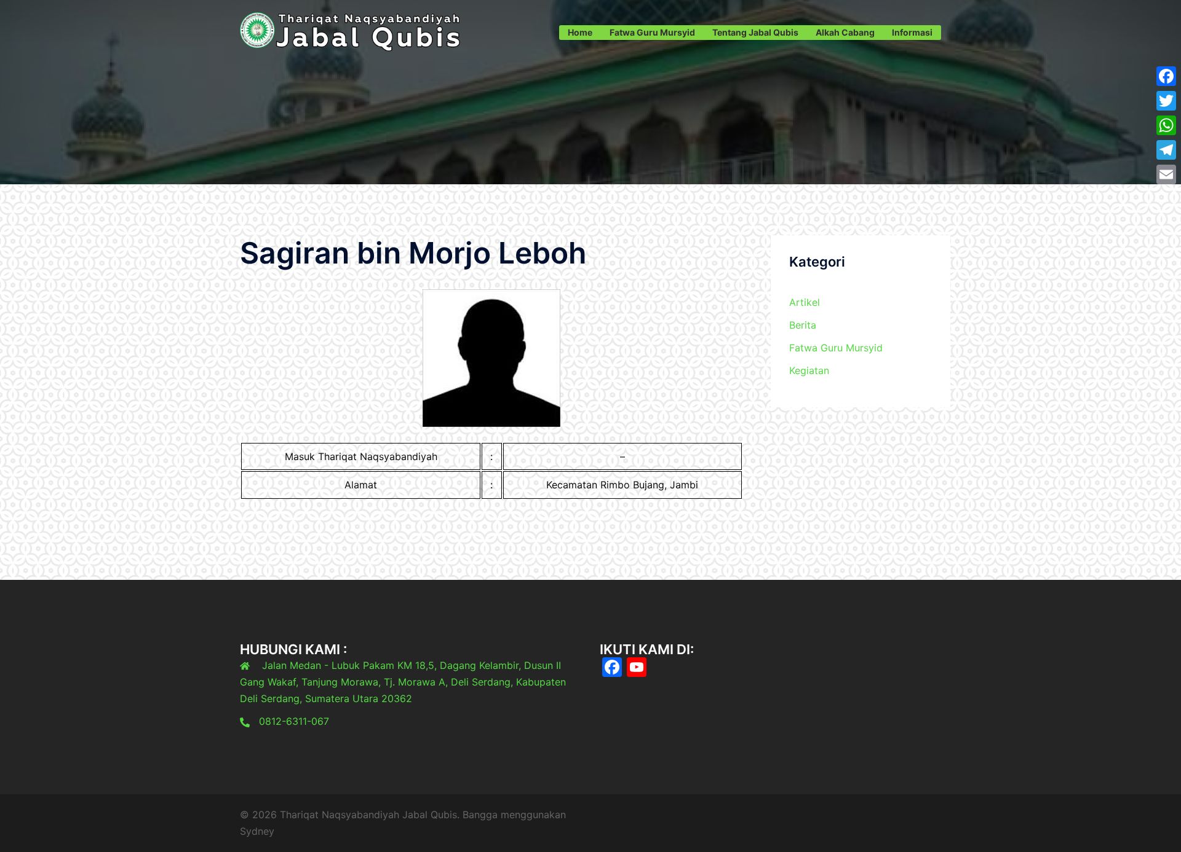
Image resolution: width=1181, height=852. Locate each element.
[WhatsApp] (1166, 125)
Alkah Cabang (845, 32)
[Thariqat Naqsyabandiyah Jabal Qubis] (350, 31)
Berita (802, 325)
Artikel (804, 302)
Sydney (257, 831)
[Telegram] (1166, 150)
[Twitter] (1166, 100)
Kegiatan (809, 370)
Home (580, 32)
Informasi (912, 32)
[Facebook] (1166, 76)
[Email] (1166, 174)
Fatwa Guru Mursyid (652, 32)
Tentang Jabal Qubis (755, 32)
